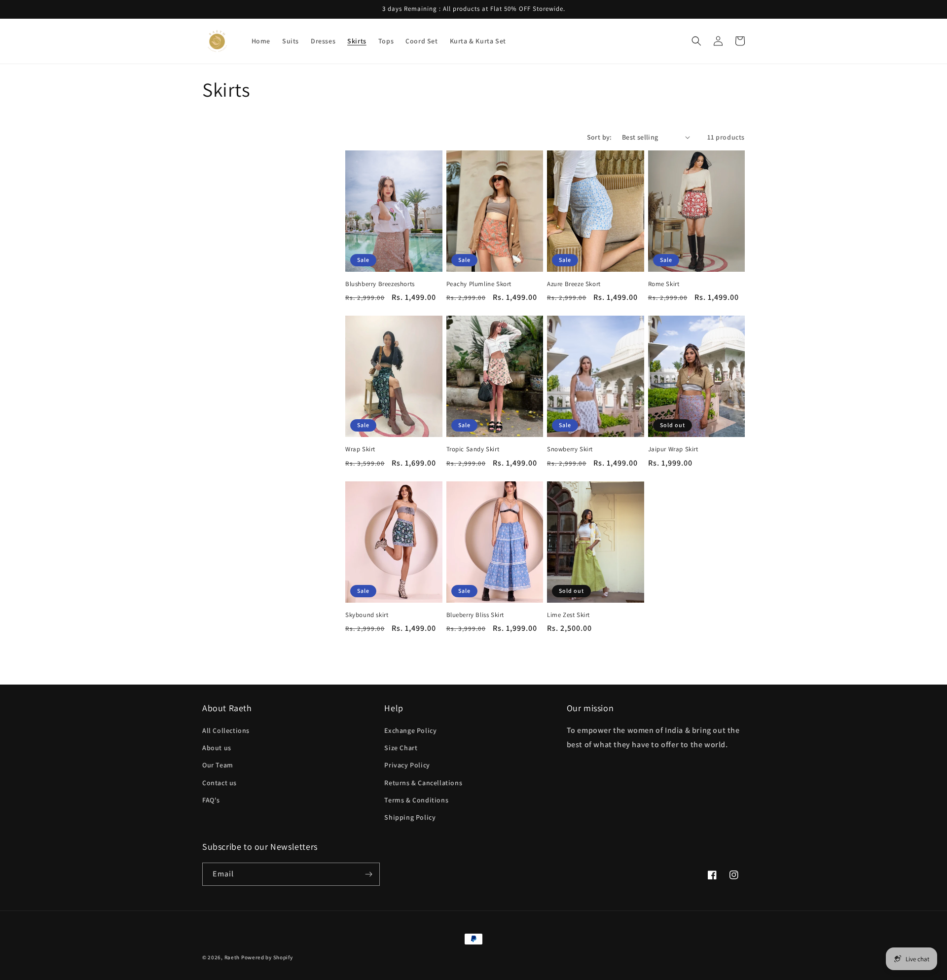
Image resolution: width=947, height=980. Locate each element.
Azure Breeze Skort (574, 284)
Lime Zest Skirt (568, 615)
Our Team (217, 765)
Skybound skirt (366, 615)
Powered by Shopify (267, 957)
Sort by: (599, 137)
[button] (696, 41)
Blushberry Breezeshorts (380, 284)
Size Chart (400, 747)
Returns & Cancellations (423, 782)
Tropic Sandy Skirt (473, 449)
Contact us (219, 782)
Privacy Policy (407, 765)
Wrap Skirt (360, 449)
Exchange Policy (410, 730)
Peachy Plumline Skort (479, 284)
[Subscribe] (368, 874)
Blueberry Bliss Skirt (475, 615)
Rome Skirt (664, 284)
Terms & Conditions (416, 800)
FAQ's (211, 800)
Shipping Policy (410, 817)
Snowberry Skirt (570, 449)
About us (216, 747)
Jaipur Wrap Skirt (673, 449)
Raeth (232, 957)
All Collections (226, 730)
